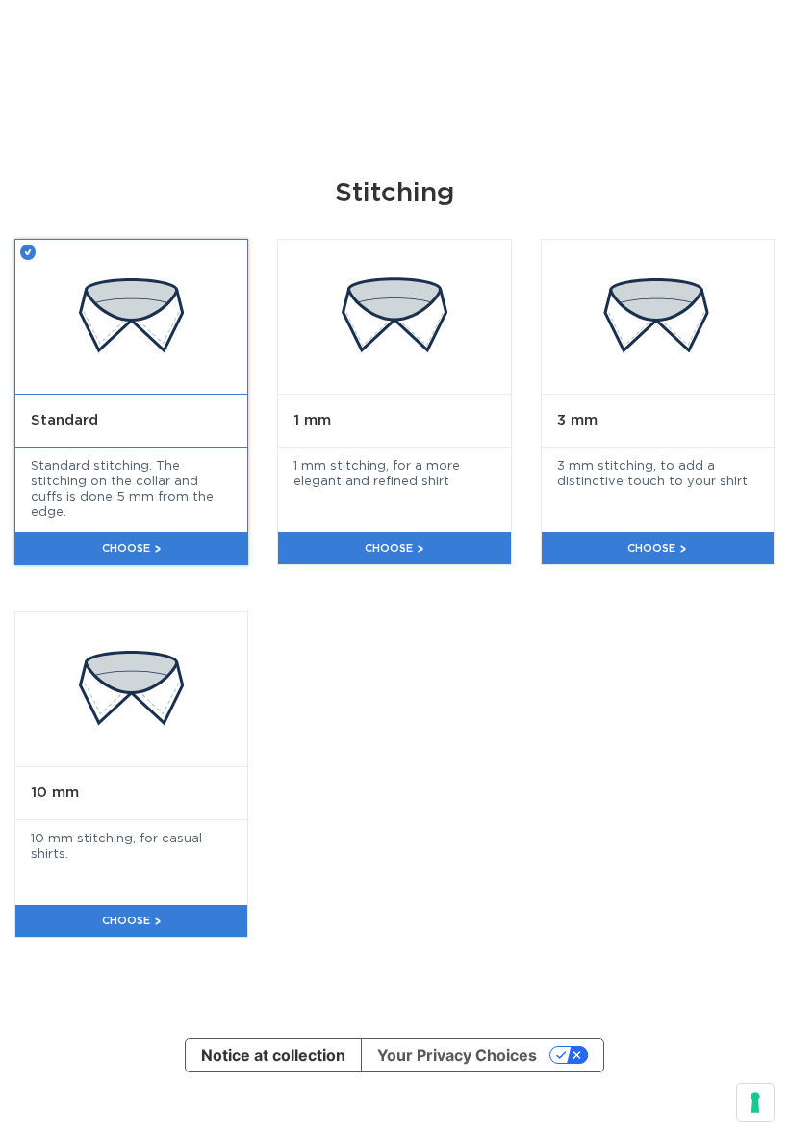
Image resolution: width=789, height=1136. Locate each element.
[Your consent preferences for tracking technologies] (755, 1102)
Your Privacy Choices (457, 1055)
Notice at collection (273, 1055)
